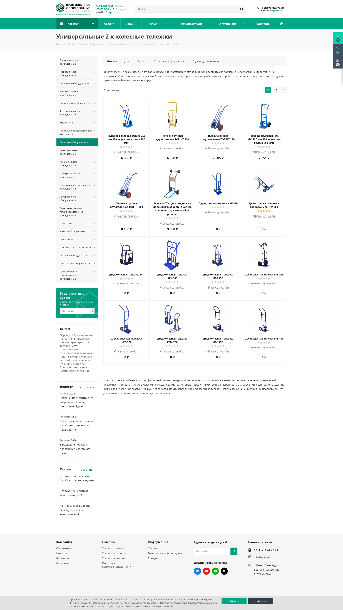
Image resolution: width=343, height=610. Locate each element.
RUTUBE (224, 571)
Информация (158, 542)
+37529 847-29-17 (105, 9)
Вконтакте (197, 571)
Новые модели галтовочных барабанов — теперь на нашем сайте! (77, 425)
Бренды (153, 558)
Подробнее (261, 600)
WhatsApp (215, 571)
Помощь (108, 542)
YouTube (206, 571)
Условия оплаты (112, 548)
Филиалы (62, 563)
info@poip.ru (111, 12)
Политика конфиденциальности (116, 564)
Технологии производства (165, 553)
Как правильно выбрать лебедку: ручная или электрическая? (75, 510)
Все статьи (88, 469)
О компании (64, 548)
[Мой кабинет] (282, 23)
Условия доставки (114, 553)
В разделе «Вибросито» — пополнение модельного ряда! (76, 449)
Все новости (86, 387)
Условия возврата (114, 558)
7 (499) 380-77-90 (104, 5)
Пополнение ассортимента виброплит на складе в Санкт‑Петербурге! (76, 402)
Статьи (152, 548)
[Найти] (241, 9)
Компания (64, 542)
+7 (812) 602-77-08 (272, 8)
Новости (61, 553)
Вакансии (62, 558)
